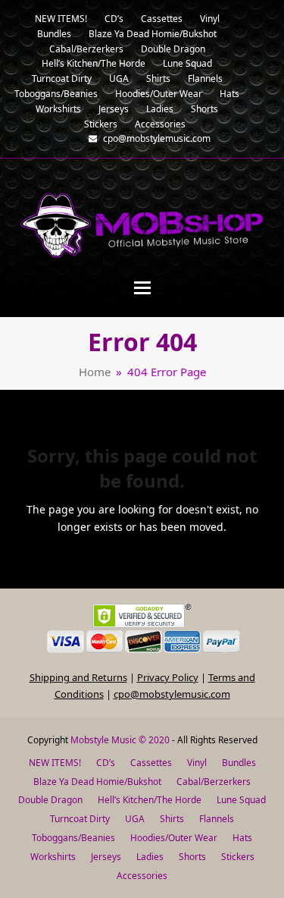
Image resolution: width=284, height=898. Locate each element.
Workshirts (53, 856)
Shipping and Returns (78, 677)
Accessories (142, 875)
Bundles (239, 762)
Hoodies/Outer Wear (173, 837)
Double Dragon (50, 799)
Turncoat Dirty (80, 818)
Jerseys (106, 856)
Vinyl (197, 762)
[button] (142, 287)
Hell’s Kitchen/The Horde (149, 799)
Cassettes (151, 762)
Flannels (216, 818)
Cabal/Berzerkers (213, 781)
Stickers (237, 856)
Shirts (172, 818)
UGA (135, 818)
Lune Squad (241, 799)
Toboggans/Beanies (73, 837)
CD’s (105, 762)
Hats (242, 837)
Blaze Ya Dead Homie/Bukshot (97, 781)
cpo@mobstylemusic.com (172, 694)
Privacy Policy (167, 677)
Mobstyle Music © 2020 (120, 739)
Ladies (150, 856)
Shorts (192, 856)
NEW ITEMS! (55, 762)
